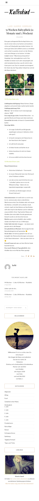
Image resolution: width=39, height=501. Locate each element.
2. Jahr (6, 410)
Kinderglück (27, 26)
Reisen (6, 430)
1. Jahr (10, 26)
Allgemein (17, 26)
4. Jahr (6, 416)
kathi (14, 265)
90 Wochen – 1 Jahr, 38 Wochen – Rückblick (18, 294)
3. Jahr (6, 413)
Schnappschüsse (9, 433)
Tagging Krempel (9, 439)
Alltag (6, 395)
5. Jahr (6, 420)
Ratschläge (8, 426)
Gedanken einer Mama (11, 401)
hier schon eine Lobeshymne (19, 479)
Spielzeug (7, 436)
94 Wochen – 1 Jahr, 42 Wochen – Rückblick (18, 282)
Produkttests (8, 423)
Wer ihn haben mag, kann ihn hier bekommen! (19, 483)
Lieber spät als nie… (10, 288)
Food (6, 398)
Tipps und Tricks (9, 443)
